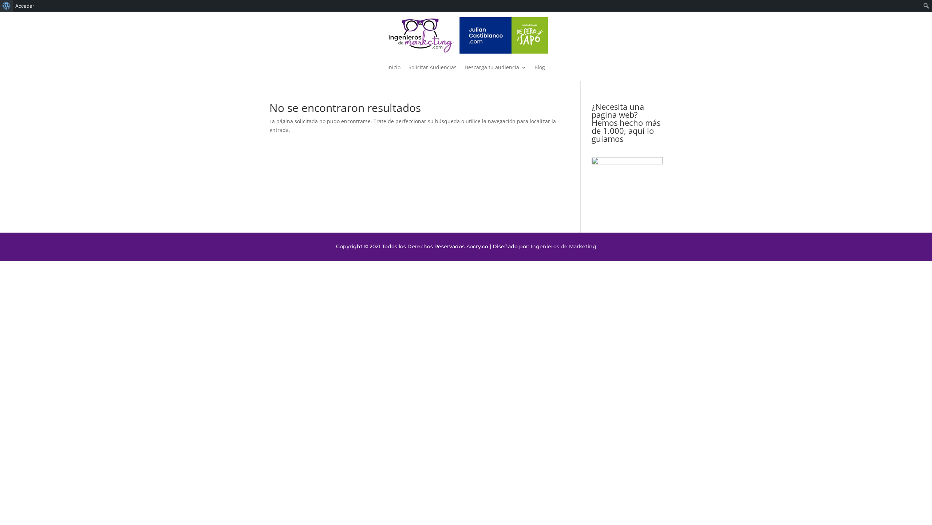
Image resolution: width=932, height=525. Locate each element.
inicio (393, 67)
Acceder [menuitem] (24, 6)
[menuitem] (6, 6)
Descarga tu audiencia (492, 67)
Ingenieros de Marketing (563, 246)
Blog (539, 67)
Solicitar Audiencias (432, 67)
